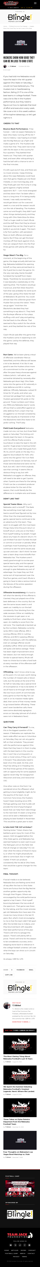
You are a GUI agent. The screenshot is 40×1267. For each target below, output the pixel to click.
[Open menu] (35, 3)
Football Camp (11, 1253)
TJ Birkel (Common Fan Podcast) (18, 26)
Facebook (20, 970)
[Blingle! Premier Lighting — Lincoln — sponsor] (20, 18)
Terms (24, 1256)
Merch (22, 1253)
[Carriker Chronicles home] (10, 3)
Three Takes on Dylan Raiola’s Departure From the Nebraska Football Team (16, 1121)
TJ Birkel (16, 1005)
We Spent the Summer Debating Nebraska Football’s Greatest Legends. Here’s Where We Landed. (19, 1089)
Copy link (9, 975)
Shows (23, 1250)
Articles (14, 1250)
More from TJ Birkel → (21, 1022)
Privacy (16, 1256)
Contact (31, 1253)
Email (31, 970)
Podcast (32, 1250)
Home (5, 26)
